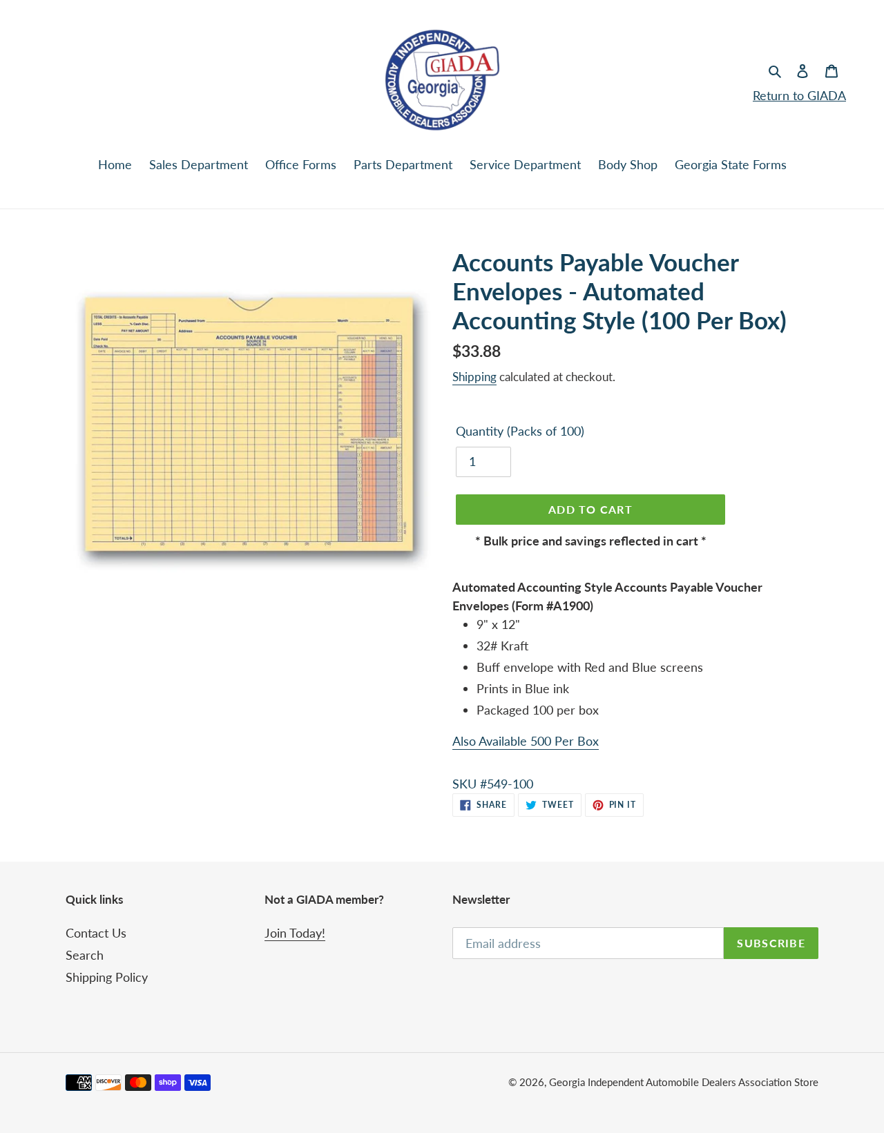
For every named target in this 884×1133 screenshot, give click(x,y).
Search (85, 954)
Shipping (474, 376)
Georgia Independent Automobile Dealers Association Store (683, 1082)
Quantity (520, 430)
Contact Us (96, 932)
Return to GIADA (799, 95)
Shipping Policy (107, 977)
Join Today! (295, 932)
